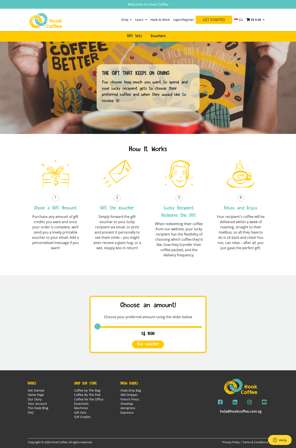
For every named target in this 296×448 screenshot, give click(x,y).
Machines (81, 408)
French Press (129, 399)
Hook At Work (160, 20)
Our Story (35, 399)
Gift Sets (80, 412)
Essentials (81, 404)
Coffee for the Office (88, 399)
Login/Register (183, 20)
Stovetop (126, 404)
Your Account (37, 404)
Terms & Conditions (255, 442)
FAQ (31, 412)
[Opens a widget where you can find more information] (280, 440)
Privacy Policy (231, 442)
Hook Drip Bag (130, 390)
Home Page (36, 395)
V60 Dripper (129, 395)
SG (240, 20)
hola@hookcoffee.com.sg (241, 411)
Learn (139, 20)
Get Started (214, 19)
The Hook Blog (38, 408)
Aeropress (127, 408)
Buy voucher (148, 344)
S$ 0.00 (256, 20)
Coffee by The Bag (87, 390)
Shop (125, 20)
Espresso (126, 412)
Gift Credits (82, 417)
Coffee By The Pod (87, 395)
